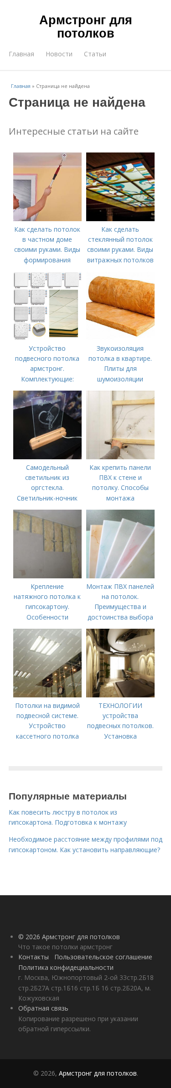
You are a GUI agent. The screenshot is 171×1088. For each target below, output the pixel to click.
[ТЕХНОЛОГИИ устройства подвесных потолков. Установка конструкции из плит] (120, 695)
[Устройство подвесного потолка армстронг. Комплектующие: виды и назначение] (47, 337)
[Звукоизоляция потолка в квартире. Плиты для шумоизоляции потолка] (120, 337)
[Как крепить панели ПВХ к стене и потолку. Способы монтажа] (120, 456)
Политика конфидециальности (66, 967)
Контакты (33, 956)
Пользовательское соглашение (103, 956)
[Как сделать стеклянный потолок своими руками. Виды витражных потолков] (120, 218)
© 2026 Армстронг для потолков (69, 936)
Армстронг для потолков (85, 26)
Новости (59, 53)
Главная (21, 53)
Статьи (95, 53)
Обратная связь (43, 1008)
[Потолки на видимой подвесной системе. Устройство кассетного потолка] (47, 695)
